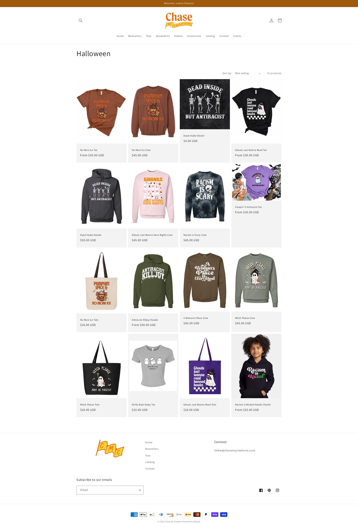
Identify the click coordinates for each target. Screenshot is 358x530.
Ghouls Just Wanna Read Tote (199, 404)
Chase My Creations (173, 521)
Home (148, 442)
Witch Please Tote (89, 404)
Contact (150, 468)
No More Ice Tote (89, 319)
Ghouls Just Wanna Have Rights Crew (152, 235)
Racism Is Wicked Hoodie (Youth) (253, 404)
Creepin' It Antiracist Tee (248, 207)
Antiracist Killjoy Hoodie (145, 319)
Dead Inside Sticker (193, 135)
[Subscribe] (139, 490)
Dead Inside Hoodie (90, 235)
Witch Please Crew (245, 318)
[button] (80, 20)
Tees (147, 455)
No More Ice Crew (141, 150)
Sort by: (227, 73)
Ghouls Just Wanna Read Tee (251, 150)
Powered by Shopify (191, 521)
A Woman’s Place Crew (195, 318)
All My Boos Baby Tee (143, 404)
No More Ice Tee (88, 150)
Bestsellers (152, 448)
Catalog (150, 462)
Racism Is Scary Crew (195, 235)
